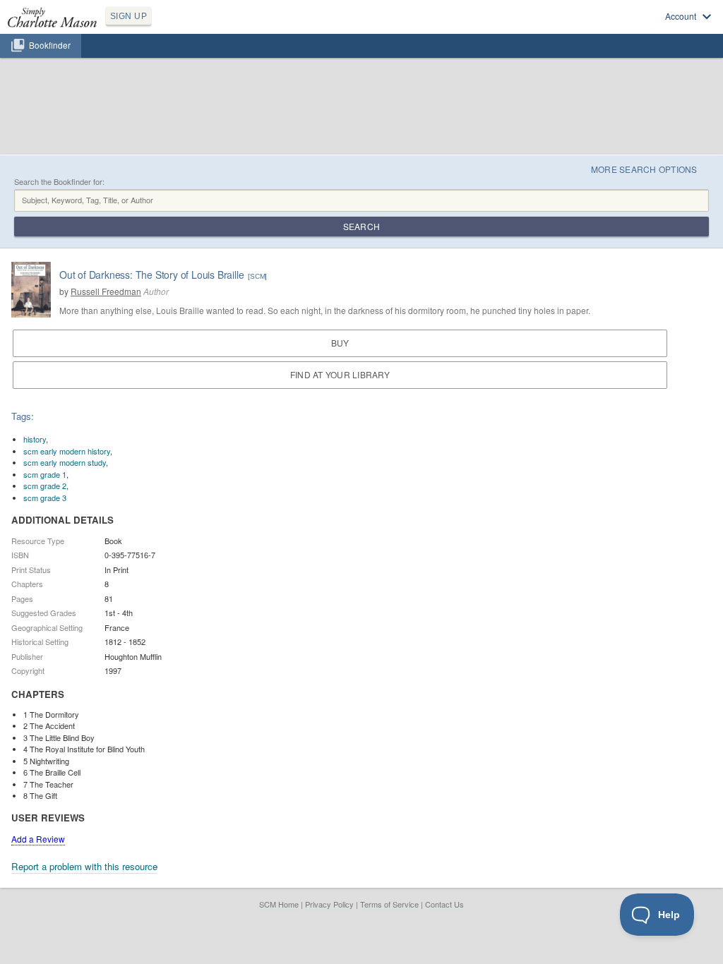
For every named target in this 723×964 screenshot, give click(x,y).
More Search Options (644, 169)
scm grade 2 (44, 485)
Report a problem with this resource (84, 866)
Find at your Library (340, 374)
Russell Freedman (106, 291)
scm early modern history (66, 451)
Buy (340, 343)
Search (361, 226)
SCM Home (279, 904)
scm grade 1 (44, 474)
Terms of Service (389, 904)
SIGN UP (128, 16)
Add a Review (38, 839)
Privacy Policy (329, 904)
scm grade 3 (44, 497)
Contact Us (444, 904)
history (34, 439)
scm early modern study (64, 462)
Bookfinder (50, 45)
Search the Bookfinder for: (59, 181)
